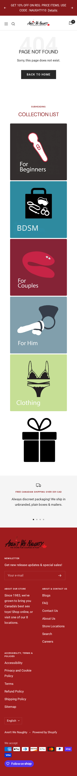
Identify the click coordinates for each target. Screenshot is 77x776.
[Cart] (71, 23)
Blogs (46, 595)
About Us (48, 618)
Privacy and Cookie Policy (17, 673)
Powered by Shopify (45, 732)
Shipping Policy (15, 699)
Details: (53, 10)
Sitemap (10, 707)
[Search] (13, 24)
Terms (8, 684)
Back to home (38, 74)
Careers (47, 641)
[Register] (59, 575)
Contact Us (50, 611)
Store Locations (53, 626)
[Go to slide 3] (40, 519)
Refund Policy (14, 691)
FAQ (45, 603)
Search (47, 634)
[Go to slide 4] (43, 519)
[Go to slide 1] (33, 519)
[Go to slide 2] (36, 519)
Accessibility (13, 663)
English (11, 720)
